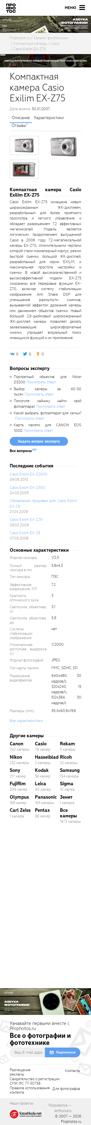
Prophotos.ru (71, 1121)
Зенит (66, 797)
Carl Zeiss (20, 810)
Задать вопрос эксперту (39, 441)
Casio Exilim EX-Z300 (27, 487)
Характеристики (49, 118)
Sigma (66, 784)
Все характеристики (26, 720)
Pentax (42, 810)
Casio (41, 744)
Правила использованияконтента (30, 1090)
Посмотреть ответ (41, 382)
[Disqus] (45, 896)
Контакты (72, 1071)
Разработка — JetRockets (60, 1108)
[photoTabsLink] (24, 145)
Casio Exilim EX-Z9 (25, 532)
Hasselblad (46, 757)
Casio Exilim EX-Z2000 (28, 474)
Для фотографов (66, 1089)
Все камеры (68, 813)
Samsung (70, 770)
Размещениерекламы (20, 1072)
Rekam (67, 744)
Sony (15, 770)
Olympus (19, 797)
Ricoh (66, 757)
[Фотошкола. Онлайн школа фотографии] (26, 1113)
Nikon (16, 757)
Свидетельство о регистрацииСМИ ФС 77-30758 (34, 1081)
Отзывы (19, 125)
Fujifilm (18, 784)
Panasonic (46, 797)
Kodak (42, 770)
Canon (16, 744)
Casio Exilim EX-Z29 (26, 519)
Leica (40, 784)
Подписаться (65, 1052)
